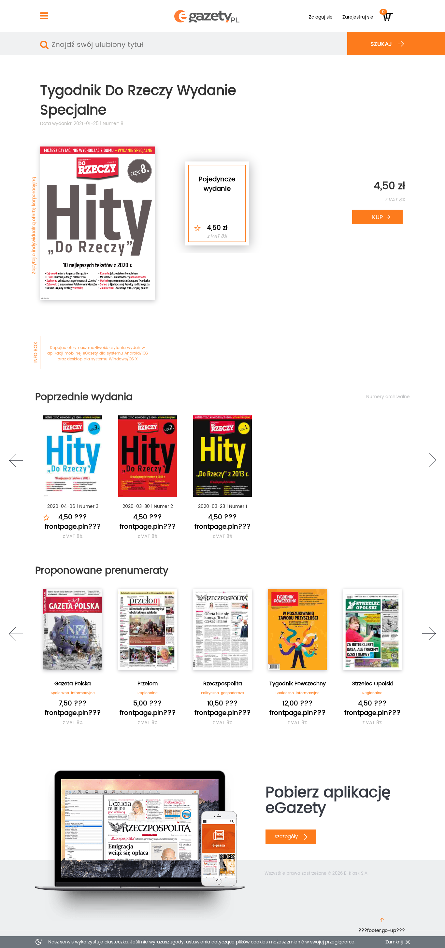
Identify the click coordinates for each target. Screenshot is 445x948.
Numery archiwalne (388, 397)
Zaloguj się (321, 17)
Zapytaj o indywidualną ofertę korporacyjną (33, 225)
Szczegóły (287, 837)
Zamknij (394, 942)
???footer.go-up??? (381, 930)
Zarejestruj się (357, 17)
